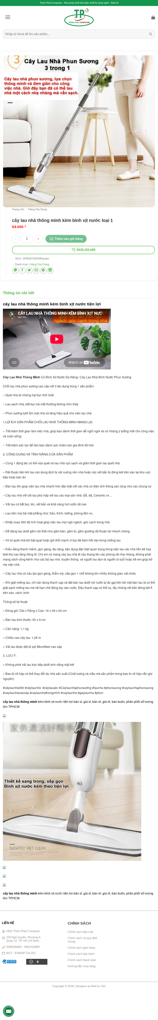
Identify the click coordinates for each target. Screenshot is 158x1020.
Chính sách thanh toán (82, 960)
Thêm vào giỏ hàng (69, 238)
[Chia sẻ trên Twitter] (29, 270)
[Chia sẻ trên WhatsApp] (15, 270)
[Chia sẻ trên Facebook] (22, 270)
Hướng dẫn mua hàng (81, 966)
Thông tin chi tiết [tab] (18, 293)
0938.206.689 (85, 249)
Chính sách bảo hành (81, 953)
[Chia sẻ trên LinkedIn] (50, 270)
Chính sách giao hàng (81, 947)
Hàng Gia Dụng (37, 209)
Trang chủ (18, 209)
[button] (8, 17)
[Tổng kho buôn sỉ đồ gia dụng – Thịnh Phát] (79, 17)
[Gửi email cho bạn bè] (36, 270)
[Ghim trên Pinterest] (43, 270)
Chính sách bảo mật (80, 931)
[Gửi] (150, 34)
